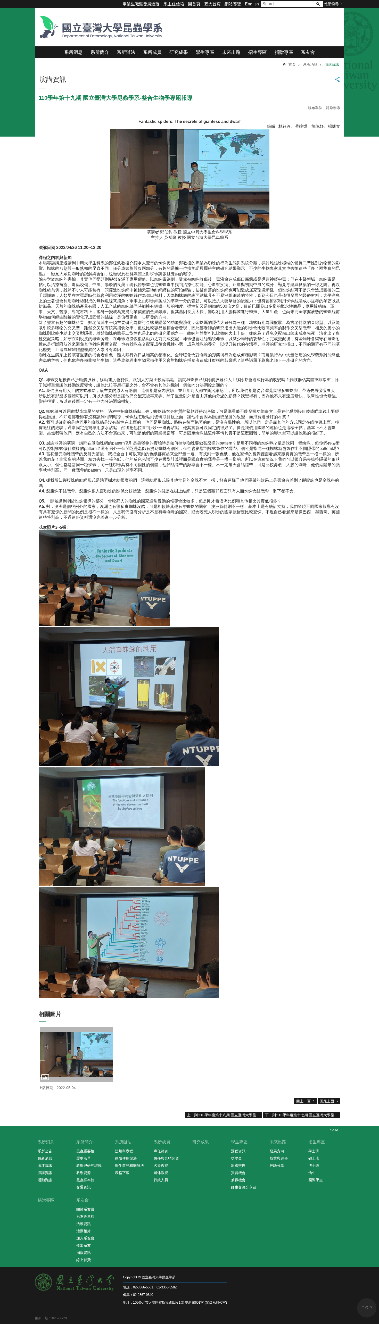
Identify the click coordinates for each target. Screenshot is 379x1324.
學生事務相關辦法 (129, 1165)
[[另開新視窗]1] (76, 1054)
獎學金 (236, 1158)
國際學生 (315, 1180)
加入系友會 (85, 1238)
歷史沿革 (83, 1158)
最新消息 (45, 1158)
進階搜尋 (331, 4)
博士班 (313, 1165)
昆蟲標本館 (85, 1180)
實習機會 (238, 1173)
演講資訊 (332, 64)
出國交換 (238, 1165)
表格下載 (122, 1173)
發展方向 (277, 1151)
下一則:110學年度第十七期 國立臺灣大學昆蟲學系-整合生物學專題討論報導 (302, 1115)
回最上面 (327, 1101)
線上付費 (83, 1260)
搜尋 (318, 4)
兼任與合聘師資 (166, 1158)
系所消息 (73, 52)
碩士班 (313, 1158)
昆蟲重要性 (85, 1151)
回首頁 (194, 4)
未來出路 (231, 52)
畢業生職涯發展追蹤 (141, 4)
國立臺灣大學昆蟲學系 (99, 27)
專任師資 (161, 1151)
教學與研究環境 (89, 1165)
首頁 (292, 64)
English (252, 4)
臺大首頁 (212, 4)
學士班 (313, 1151)
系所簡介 (99, 52)
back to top (366, 1308)
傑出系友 (83, 1245)
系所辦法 (126, 52)
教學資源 (83, 1173)
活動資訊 (45, 1180)
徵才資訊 (45, 1165)
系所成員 (152, 52)
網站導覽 (233, 4)
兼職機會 (238, 1180)
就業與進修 (279, 1158)
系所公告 (45, 1151)
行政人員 (161, 1180)
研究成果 (178, 52)
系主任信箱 (173, 4)
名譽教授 (161, 1165)
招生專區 (257, 52)
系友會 (308, 52)
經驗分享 (277, 1165)
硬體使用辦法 (126, 1158)
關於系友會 (85, 1209)
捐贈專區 (284, 52)
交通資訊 (83, 1187)
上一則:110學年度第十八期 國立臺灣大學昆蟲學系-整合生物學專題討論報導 (224, 1115)
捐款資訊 (83, 1253)
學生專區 (205, 52)
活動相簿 (83, 1231)
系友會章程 (85, 1216)
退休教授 (161, 1173)
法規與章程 (124, 1151)
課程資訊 (238, 1151)
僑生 (312, 1173)
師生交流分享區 (243, 1187)
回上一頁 (303, 1101)
